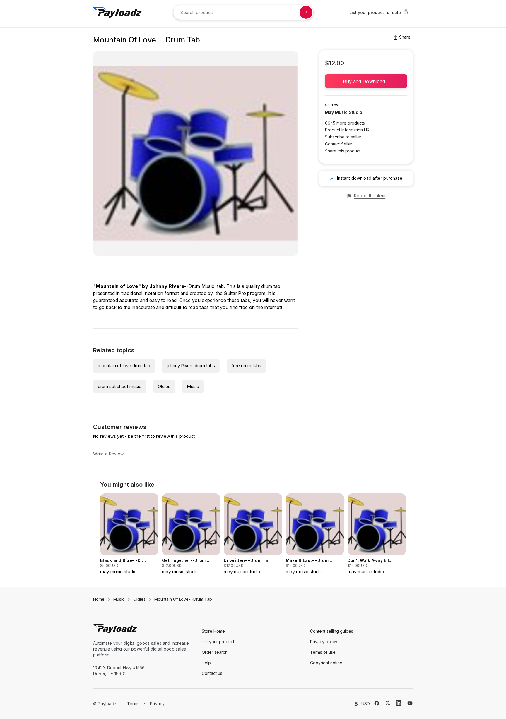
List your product (218, 641)
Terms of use (323, 652)
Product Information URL (348, 129)
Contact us (212, 673)
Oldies (164, 386)
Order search (215, 652)
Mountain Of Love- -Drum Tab (183, 599)
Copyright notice (326, 662)
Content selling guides (331, 631)
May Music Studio (343, 112)
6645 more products (345, 123)
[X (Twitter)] (387, 702)
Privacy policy (323, 641)
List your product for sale (375, 12)
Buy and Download (366, 81)
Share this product (342, 150)
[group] (129, 534)
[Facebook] (377, 703)
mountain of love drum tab (124, 365)
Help (206, 662)
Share (405, 37)
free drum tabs (246, 365)
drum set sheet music (119, 386)
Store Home (213, 631)
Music (193, 386)
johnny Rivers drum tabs (191, 365)
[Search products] (306, 12)
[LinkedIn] (398, 703)
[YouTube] (410, 703)
